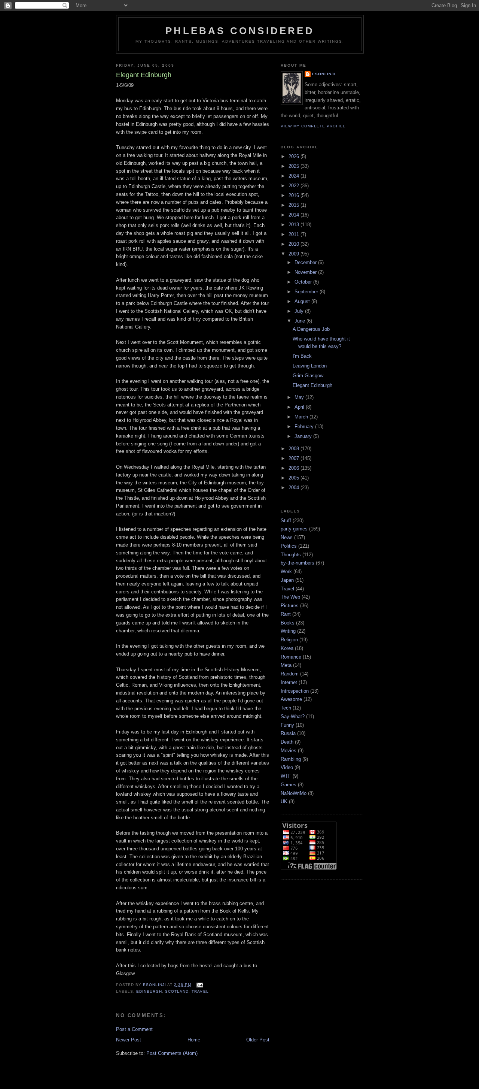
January (304, 436)
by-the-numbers (297, 563)
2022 (294, 185)
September (307, 291)
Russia (288, 733)
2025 (294, 166)
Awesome (291, 699)
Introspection (295, 691)
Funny (287, 725)
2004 (294, 487)
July (300, 311)
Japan (287, 580)
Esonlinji (324, 74)
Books (288, 623)
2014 (294, 215)
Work (286, 571)
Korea (287, 648)
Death (287, 742)
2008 (294, 448)
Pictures (290, 605)
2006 (294, 468)
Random (290, 674)
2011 (294, 234)
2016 (294, 195)
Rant (286, 614)
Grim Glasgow (308, 375)
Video (287, 767)
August (303, 301)
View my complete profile (313, 126)
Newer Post (128, 1040)
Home (193, 1040)
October (304, 282)
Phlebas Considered (239, 30)
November (306, 272)
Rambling (291, 759)
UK (284, 801)
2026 (294, 156)
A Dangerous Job (311, 329)
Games (288, 784)
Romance (291, 657)
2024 (294, 176)
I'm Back (302, 356)
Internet (289, 682)
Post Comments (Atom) (172, 1053)
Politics (289, 546)
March (302, 417)
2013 (294, 224)
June (300, 321)
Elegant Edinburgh (312, 385)
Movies (288, 750)
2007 (294, 458)
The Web (290, 597)
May (300, 397)
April (300, 407)
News (287, 537)
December (306, 262)
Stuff (286, 520)
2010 (294, 244)
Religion (289, 639)
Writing (288, 631)
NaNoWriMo (293, 793)
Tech (286, 708)
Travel (200, 991)
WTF (286, 776)
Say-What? (293, 716)
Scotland (177, 991)
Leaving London (310, 366)
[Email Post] (199, 985)
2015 (294, 205)
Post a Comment (134, 1029)
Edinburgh (149, 991)
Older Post (257, 1040)
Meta (286, 665)
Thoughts (291, 554)
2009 (294, 254)
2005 (294, 478)
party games (294, 529)
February (305, 426)
